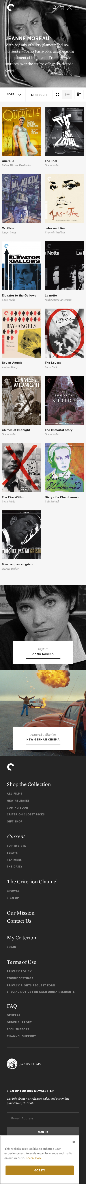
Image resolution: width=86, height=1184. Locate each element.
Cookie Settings (20, 978)
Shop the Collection (29, 784)
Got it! (39, 1170)
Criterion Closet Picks (26, 814)
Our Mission (21, 912)
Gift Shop (15, 821)
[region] (39, 1159)
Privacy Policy (19, 971)
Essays (12, 852)
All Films (14, 793)
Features (14, 859)
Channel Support (21, 1036)
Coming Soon (17, 807)
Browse (13, 891)
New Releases (18, 800)
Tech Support (18, 1029)
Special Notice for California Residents (41, 991)
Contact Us (19, 920)
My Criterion (21, 937)
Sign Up (13, 898)
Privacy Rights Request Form (31, 985)
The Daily (14, 866)
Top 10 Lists (16, 846)
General (14, 1015)
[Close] (74, 1142)
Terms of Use (21, 961)
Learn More (34, 1158)
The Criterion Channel (32, 881)
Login (11, 947)
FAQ (12, 1005)
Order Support (19, 1022)
